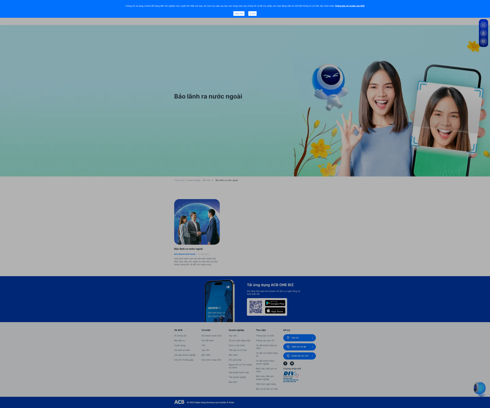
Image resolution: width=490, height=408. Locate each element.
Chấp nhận (239, 14)
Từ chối (252, 14)
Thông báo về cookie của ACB (350, 6)
